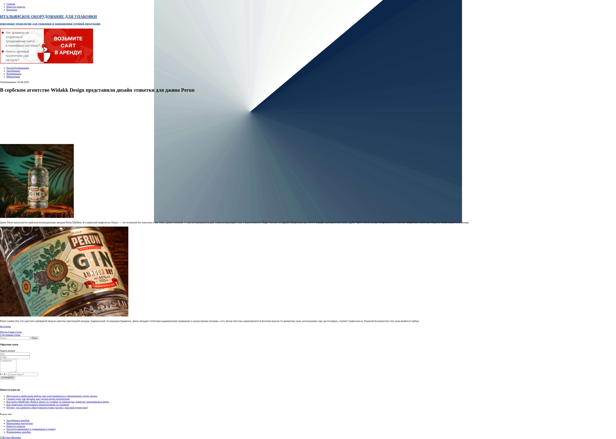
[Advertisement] (96, 119)
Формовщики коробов (18, 432)
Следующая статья (10, 335)
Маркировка (13, 76)
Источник (5, 326)
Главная (10, 4)
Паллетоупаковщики (17, 68)
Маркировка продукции (19, 423)
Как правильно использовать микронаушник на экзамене (37, 404)
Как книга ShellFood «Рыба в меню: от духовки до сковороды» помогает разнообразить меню (57, 401)
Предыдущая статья (10, 332)
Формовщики (13, 73)
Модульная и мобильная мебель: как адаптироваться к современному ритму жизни (51, 396)
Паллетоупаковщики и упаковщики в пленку (31, 429)
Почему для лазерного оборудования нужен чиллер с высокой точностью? (47, 407)
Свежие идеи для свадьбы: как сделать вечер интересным (37, 399)
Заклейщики (13, 71)
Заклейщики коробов (18, 420)
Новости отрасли (15, 6)
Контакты (11, 9)
